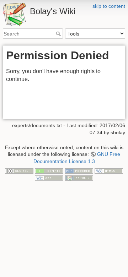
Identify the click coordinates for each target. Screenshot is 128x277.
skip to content (108, 6)
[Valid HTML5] (109, 171)
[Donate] (49, 171)
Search (59, 33)
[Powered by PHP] (79, 171)
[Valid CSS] (49, 177)
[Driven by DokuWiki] (79, 177)
